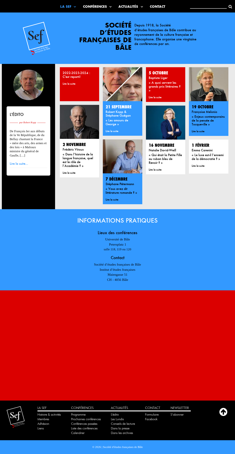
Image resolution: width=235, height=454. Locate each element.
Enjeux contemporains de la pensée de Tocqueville (208, 120)
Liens (40, 428)
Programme (78, 414)
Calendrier (77, 433)
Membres (43, 419)
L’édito (115, 414)
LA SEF (42, 408)
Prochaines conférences (86, 419)
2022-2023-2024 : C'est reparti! (76, 75)
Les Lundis (117, 419)
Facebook (151, 419)
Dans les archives (122, 433)
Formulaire (152, 414)
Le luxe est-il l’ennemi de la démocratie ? (208, 157)
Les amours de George (117, 122)
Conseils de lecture (123, 424)
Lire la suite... (19, 163)
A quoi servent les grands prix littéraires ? (164, 85)
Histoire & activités (49, 414)
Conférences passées (84, 424)
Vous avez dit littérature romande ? (120, 190)
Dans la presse (120, 428)
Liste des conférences (84, 428)
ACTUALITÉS (119, 408)
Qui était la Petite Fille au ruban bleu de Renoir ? (165, 159)
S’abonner (177, 414)
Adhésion (43, 424)
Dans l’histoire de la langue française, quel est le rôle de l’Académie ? (78, 160)
